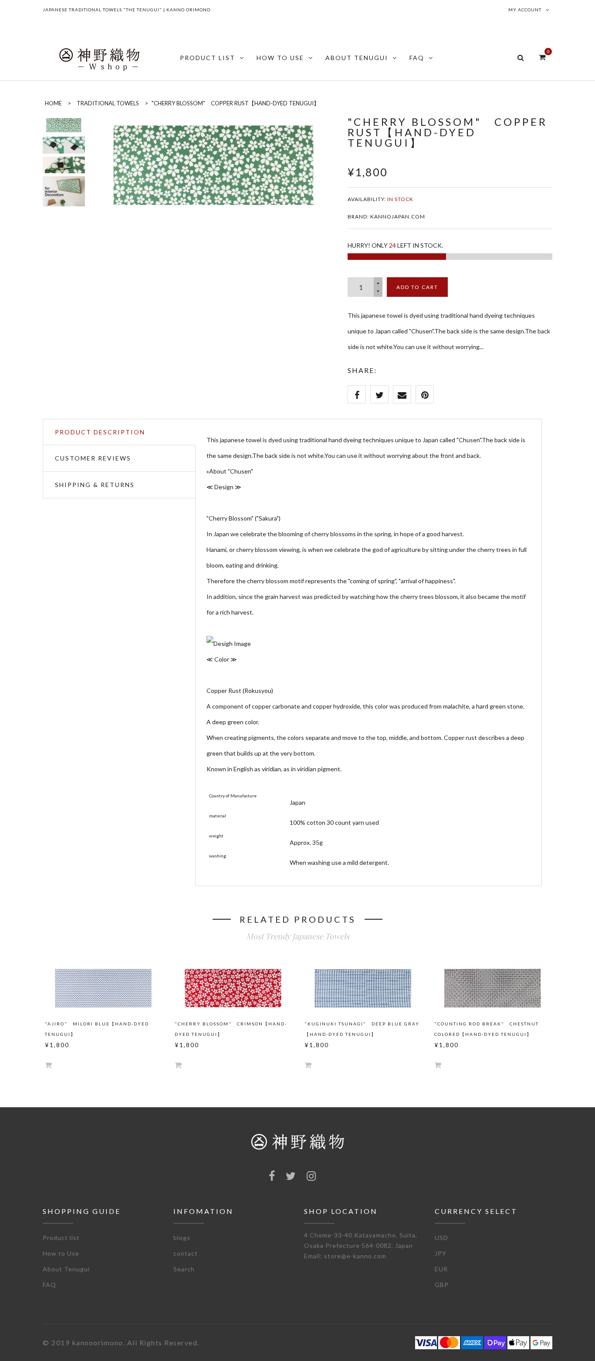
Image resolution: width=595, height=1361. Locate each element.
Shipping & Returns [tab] (95, 484)
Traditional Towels (108, 103)
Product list (61, 1237)
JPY (440, 1253)
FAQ (49, 1284)
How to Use (61, 1253)
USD (441, 1237)
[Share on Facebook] (357, 394)
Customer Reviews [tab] (93, 458)
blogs (181, 1237)
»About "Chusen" (229, 471)
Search (184, 1269)
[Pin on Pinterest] (425, 394)
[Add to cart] (48, 1064)
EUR (441, 1269)
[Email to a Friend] (402, 394)
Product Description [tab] (100, 432)
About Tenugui (66, 1269)
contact (185, 1253)
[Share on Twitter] (379, 394)
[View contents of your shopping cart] (542, 57)
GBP (442, 1284)
